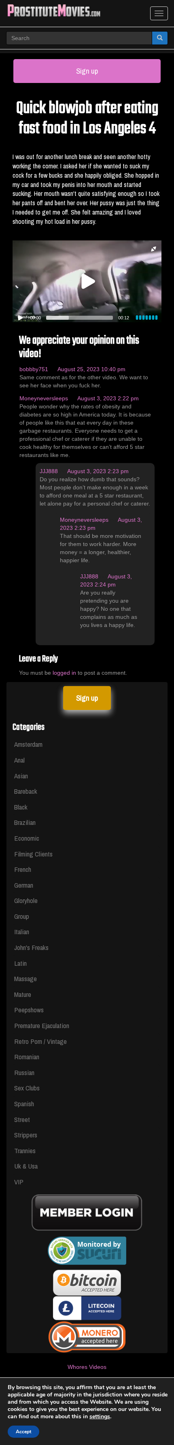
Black (21, 807)
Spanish (24, 1103)
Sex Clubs (27, 1087)
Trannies (25, 1150)
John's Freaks (31, 947)
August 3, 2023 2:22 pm (108, 398)
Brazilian (25, 822)
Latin (20, 963)
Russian (24, 1072)
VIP (18, 1181)
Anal (19, 760)
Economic (26, 838)
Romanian (26, 1056)
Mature (22, 994)
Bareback (25, 791)
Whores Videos (87, 1367)
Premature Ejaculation (41, 1025)
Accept (23, 1431)
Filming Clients (33, 853)
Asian (21, 775)
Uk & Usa (26, 1166)
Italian (21, 931)
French (22, 869)
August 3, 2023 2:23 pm (98, 471)
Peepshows (29, 1009)
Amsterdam (28, 744)
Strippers (25, 1134)
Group (21, 916)
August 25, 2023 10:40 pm (91, 369)
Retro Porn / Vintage (40, 1041)
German (23, 885)
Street (22, 1119)
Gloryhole (26, 900)
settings (99, 1416)
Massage (25, 978)
